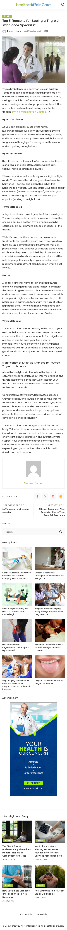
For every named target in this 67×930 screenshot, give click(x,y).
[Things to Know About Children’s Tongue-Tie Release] (50, 666)
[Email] (61, 496)
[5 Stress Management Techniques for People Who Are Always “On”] (50, 558)
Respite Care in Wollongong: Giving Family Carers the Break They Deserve (49, 611)
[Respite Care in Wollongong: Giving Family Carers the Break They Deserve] (50, 594)
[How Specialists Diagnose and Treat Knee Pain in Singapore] (17, 876)
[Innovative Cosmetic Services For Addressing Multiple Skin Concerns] (50, 630)
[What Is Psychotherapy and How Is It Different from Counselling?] (17, 594)
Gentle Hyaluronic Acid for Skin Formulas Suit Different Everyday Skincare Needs (16, 576)
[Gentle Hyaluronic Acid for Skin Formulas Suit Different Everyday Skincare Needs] (17, 558)
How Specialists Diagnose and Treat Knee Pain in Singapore (16, 893)
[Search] (63, 4)
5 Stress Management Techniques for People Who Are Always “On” (49, 576)
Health (7, 16)
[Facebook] (37, 496)
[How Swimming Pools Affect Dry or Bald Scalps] (50, 876)
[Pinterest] (53, 496)
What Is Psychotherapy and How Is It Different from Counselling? (15, 611)
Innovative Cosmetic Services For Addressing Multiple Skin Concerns (49, 647)
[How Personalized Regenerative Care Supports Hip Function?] (17, 630)
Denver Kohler (14, 31)
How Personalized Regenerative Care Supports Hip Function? (15, 647)
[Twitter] (45, 496)
